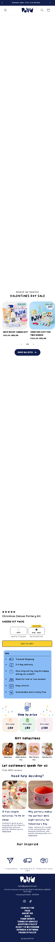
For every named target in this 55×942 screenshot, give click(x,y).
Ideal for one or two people (31, 679)
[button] (9, 611)
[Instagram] (24, 901)
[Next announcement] (50, 3)
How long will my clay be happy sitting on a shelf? (32, 672)
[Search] (42, 10)
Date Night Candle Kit (15, 332)
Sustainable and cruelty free (31, 692)
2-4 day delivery (24, 664)
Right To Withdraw (27, 927)
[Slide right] (33, 344)
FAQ (7, 653)
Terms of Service (27, 921)
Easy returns (22, 685)
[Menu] (6, 10)
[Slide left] (21, 344)
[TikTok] (30, 901)
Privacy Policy (28, 932)
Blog (27, 916)
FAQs (27, 911)
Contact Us (27, 908)
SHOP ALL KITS (25, 352)
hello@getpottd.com (27, 886)
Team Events (27, 919)
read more (6, 831)
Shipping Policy (27, 924)
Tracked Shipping (25, 659)
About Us (27, 913)
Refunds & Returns (27, 930)
